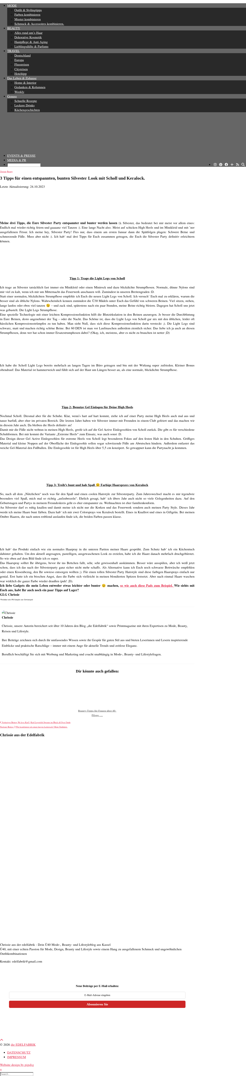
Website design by (17, 1064)
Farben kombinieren (27, 14)
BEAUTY (13, 28)
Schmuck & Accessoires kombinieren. (39, 23)
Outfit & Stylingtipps (28, 10)
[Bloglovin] (232, 164)
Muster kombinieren (27, 19)
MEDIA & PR (16, 160)
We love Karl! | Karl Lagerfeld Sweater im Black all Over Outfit (35, 722)
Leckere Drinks (24, 105)
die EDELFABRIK (23, 1044)
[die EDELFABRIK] (123, 132)
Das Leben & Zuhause (22, 78)
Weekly (19, 92)
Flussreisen (21, 64)
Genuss (12, 96)
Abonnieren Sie (97, 1004)
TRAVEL (13, 51)
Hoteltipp (20, 73)
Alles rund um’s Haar (28, 32)
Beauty (10, 171)
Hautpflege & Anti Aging (31, 42)
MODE (12, 5)
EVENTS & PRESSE (21, 155)
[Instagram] (215, 164)
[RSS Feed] (237, 164)
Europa (19, 60)
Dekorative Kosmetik (28, 37)
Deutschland (22, 55)
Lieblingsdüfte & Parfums (31, 46)
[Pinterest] (220, 164)
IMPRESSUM (16, 1057)
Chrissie (3, 171)
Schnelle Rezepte (25, 101)
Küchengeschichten (27, 110)
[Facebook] (226, 164)
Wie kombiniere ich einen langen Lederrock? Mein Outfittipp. (34, 726)
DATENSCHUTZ (18, 1052)
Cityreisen (21, 69)
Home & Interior (25, 82)
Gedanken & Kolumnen (29, 87)
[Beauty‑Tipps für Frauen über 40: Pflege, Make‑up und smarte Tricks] (97, 691)
